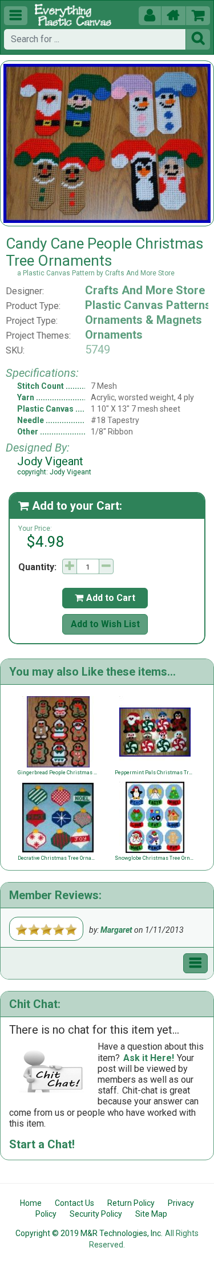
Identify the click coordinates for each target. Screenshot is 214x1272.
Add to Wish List (105, 624)
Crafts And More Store (145, 290)
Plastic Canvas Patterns (148, 305)
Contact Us (74, 1203)
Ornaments (114, 335)
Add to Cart (105, 597)
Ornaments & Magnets (143, 320)
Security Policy (96, 1213)
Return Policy (131, 1203)
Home (31, 1203)
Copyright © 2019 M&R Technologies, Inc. (89, 1233)
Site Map (151, 1213)
